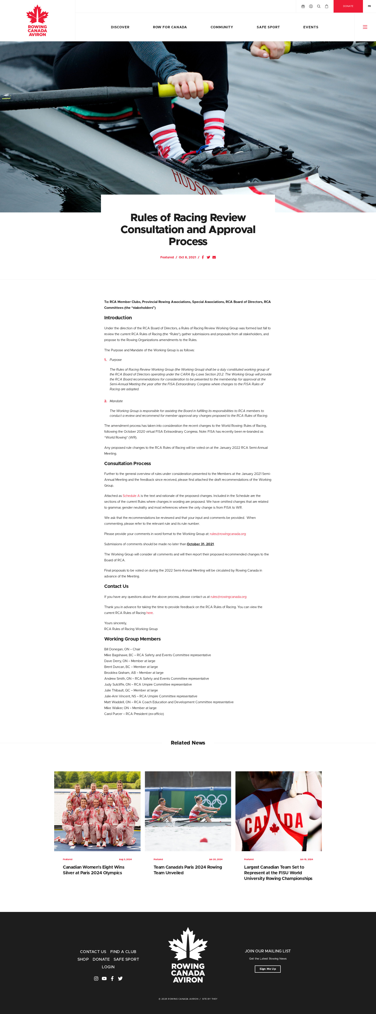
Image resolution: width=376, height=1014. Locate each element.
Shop (83, 960)
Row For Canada (170, 27)
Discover (120, 27)
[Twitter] (208, 257)
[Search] (319, 6)
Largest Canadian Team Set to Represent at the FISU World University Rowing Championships (278, 873)
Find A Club (123, 952)
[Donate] (303, 6)
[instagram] (96, 978)
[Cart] (327, 6)
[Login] (311, 6)
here (149, 613)
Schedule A (131, 496)
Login (108, 967)
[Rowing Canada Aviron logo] (188, 955)
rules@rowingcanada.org (228, 534)
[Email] (214, 257)
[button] (365, 27)
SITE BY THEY (210, 999)
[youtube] (104, 978)
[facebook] (112, 978)
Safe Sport (268, 27)
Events (310, 27)
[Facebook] (203, 257)
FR (369, 6)
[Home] (37, 20)
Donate (348, 6)
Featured (167, 257)
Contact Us (93, 952)
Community (222, 27)
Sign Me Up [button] (268, 969)
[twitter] (120, 978)
